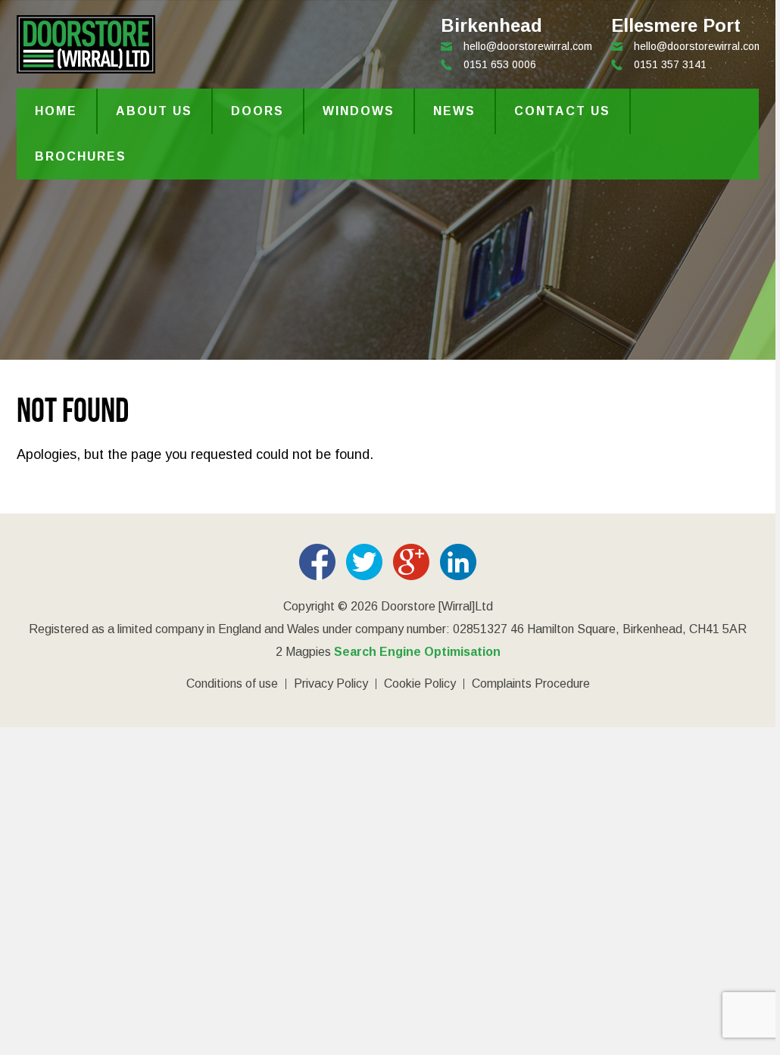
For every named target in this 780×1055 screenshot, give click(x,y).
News (454, 111)
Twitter (364, 562)
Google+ (411, 562)
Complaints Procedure (531, 684)
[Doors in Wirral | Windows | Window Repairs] (86, 65)
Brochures (80, 156)
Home (56, 111)
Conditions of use (232, 684)
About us (154, 111)
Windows (359, 111)
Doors (257, 111)
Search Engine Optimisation (417, 651)
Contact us (562, 111)
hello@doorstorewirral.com (698, 46)
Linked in (458, 562)
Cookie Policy (420, 684)
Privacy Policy (331, 684)
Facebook (317, 562)
